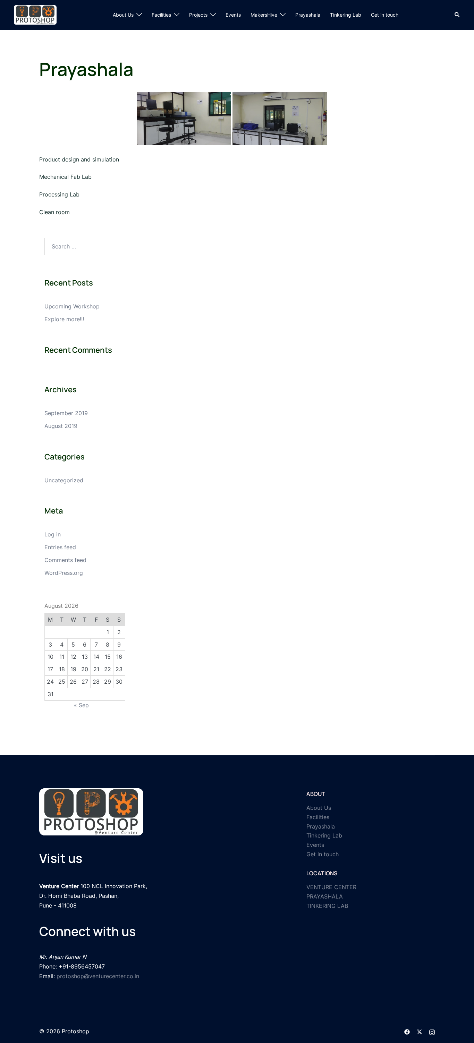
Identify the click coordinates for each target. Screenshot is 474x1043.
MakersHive (264, 15)
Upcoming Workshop (72, 306)
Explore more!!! (64, 319)
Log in (52, 534)
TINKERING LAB (327, 905)
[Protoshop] (35, 14)
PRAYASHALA (324, 896)
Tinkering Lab (345, 15)
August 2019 (60, 425)
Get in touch (384, 15)
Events (233, 15)
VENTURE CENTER (331, 887)
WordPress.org (63, 572)
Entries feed (60, 547)
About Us (123, 15)
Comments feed (65, 559)
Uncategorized (63, 480)
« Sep (81, 705)
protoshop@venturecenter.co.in (98, 976)
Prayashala (307, 15)
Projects (198, 15)
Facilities (161, 15)
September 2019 (66, 413)
